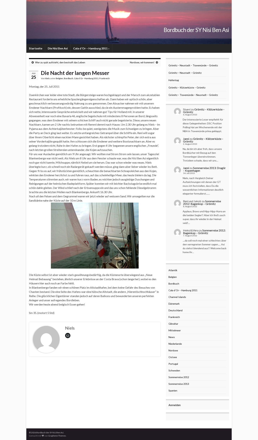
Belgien (59, 78)
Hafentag (173, 80)
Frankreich (104, 78)
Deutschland (175, 310)
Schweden (174, 370)
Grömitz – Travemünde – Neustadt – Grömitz (193, 94)
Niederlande (175, 343)
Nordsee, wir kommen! (142, 62)
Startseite (35, 48)
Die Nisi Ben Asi (58, 48)
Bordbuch (68, 78)
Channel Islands (177, 296)
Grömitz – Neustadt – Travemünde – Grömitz (193, 65)
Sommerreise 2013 (178, 383)
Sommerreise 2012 (178, 377)
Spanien (172, 390)
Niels (47, 78)
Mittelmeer (174, 330)
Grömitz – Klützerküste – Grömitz (186, 87)
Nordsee (173, 350)
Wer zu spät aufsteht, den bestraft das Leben (60, 62)
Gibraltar (173, 323)
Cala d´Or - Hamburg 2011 (86, 78)
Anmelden (174, 405)
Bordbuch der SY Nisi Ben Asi (196, 29)
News (171, 337)
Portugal (173, 363)
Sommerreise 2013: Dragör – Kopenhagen (204, 169)
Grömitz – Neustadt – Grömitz (184, 72)
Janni (186, 138)
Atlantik (172, 270)
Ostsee (172, 357)
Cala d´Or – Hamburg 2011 (90, 48)
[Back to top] (250, 432)
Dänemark (174, 303)
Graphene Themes (57, 435)
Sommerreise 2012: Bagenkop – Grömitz (202, 202)
